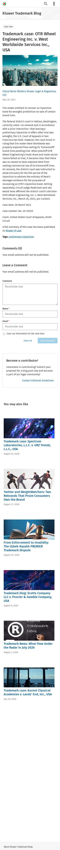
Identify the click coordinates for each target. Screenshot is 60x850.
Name (6, 308)
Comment (7, 281)
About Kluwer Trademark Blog (18, 847)
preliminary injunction (21, 236)
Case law (8, 26)
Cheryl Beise (9, 91)
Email (5, 321)
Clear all (28, 340)
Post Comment (47, 340)
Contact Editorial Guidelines (38, 380)
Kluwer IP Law (13, 230)
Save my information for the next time (25, 333)
